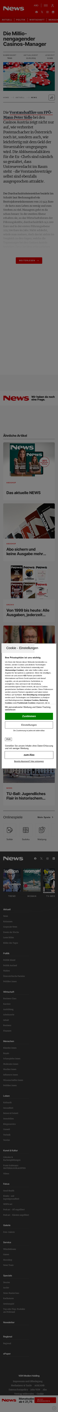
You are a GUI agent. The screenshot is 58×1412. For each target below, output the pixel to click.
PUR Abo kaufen (29, 754)
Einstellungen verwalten (29, 724)
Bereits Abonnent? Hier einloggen (29, 761)
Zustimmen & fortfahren (29, 716)
